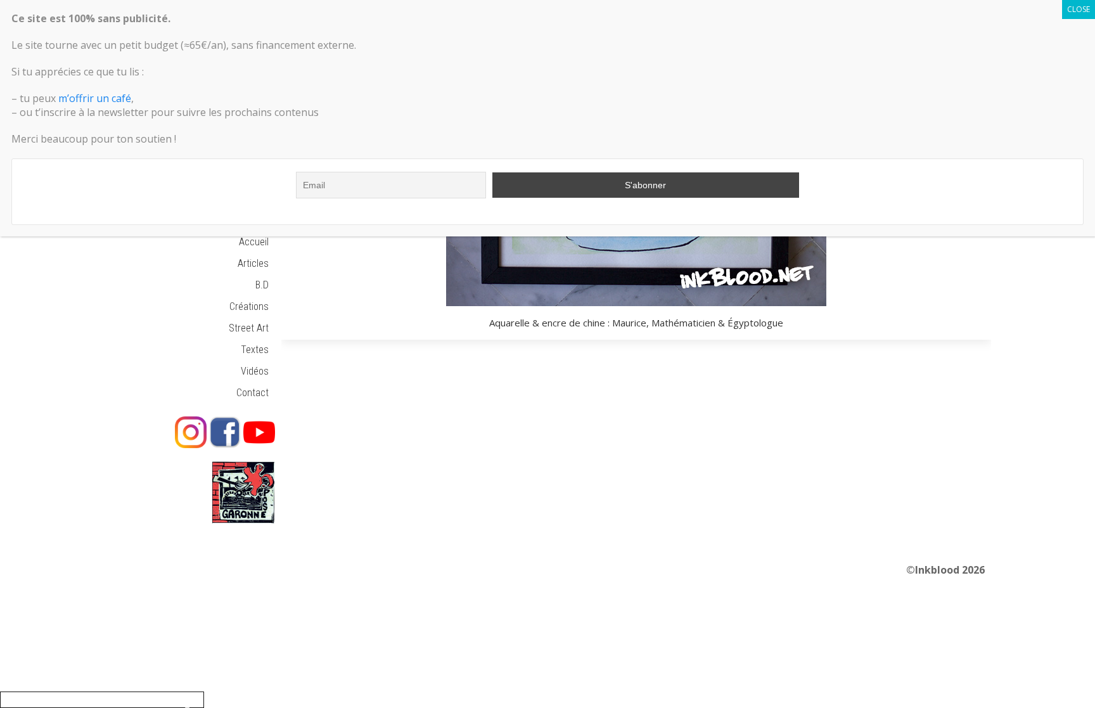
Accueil (254, 242)
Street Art (249, 328)
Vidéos (255, 371)
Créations (249, 306)
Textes (255, 350)
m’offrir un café (94, 98)
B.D (262, 285)
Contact (252, 393)
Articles (253, 263)
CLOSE (1078, 9)
